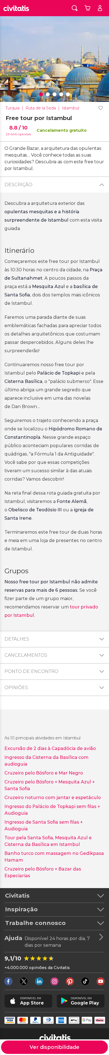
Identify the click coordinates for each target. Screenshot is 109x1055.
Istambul (70, 108)
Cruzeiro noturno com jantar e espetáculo (52, 797)
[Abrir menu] (100, 8)
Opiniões (16, 687)
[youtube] (101, 981)
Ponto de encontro (31, 671)
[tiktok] (85, 981)
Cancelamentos (25, 655)
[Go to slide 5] (68, 94)
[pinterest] (70, 981)
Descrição (18, 184)
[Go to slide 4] (61, 94)
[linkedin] (39, 981)
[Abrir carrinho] (87, 8)
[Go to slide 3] (54, 94)
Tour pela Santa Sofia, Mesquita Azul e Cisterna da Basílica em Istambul (48, 841)
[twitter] (24, 981)
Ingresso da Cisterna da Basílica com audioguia (46, 761)
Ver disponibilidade (54, 1047)
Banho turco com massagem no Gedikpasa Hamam (54, 857)
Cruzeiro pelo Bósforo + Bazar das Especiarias (42, 872)
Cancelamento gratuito (62, 130)
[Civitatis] (16, 8)
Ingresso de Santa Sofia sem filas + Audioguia (43, 825)
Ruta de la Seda (40, 108)
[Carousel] (54, 59)
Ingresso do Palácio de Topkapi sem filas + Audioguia (52, 810)
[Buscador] (74, 7)
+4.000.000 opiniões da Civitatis (37, 967)
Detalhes (16, 639)
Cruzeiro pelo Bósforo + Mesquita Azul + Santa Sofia (49, 785)
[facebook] (8, 981)
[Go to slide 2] (48, 94)
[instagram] (54, 981)
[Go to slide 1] (41, 94)
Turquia (13, 108)
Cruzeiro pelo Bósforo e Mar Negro (43, 773)
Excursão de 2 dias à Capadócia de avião (50, 748)
